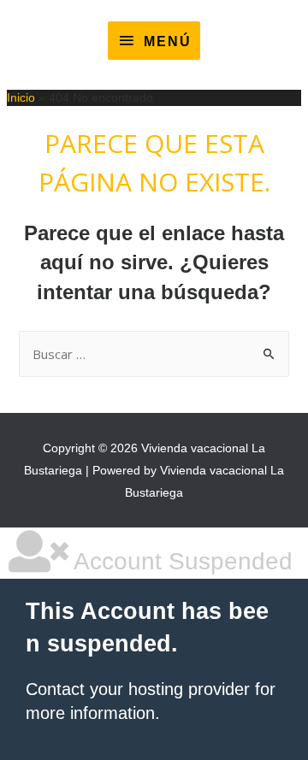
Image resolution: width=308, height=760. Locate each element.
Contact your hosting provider (138, 689)
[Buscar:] (154, 355)
